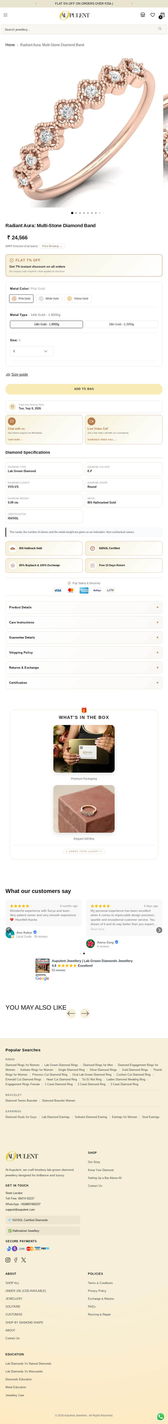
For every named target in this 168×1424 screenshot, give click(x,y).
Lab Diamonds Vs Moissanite (24, 1371)
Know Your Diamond (101, 1170)
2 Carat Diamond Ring (91, 1084)
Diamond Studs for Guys (21, 1117)
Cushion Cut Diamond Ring (133, 1074)
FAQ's (92, 1306)
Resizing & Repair (99, 1314)
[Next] (132, 3)
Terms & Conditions (100, 1283)
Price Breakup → (52, 246)
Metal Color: (27, 288)
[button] (8, 930)
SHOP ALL (12, 1283)
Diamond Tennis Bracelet (21, 1100)
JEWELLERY (14, 1298)
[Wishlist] (153, 15)
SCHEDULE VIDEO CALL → (102, 439)
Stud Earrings (150, 1117)
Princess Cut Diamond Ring (49, 1074)
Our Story (94, 1162)
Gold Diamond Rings (135, 1069)
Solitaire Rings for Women (36, 1069)
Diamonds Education (18, 1379)
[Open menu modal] (5, 15)
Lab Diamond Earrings (56, 1117)
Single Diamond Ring (71, 1069)
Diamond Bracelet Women (58, 1100)
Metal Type (35, 315)
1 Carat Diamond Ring (59, 1084)
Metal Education (15, 1387)
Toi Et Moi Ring (92, 1079)
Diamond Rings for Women (22, 1065)
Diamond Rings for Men (98, 1065)
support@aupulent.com (20, 1209)
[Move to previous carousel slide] (71, 1013)
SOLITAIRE (12, 1306)
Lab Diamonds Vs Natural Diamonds (28, 1363)
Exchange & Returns (101, 1298)
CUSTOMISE (14, 1314)
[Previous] (36, 3)
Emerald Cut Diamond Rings (23, 1079)
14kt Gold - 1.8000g (46, 324)
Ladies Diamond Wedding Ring (126, 1079)
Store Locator (14, 1193)
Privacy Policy (97, 1291)
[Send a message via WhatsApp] (161, 1417)
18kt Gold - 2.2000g (121, 324)
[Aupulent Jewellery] (74, 15)
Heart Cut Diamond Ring (61, 1079)
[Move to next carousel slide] (85, 1013)
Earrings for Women (124, 1117)
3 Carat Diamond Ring (124, 1084)
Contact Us (95, 1185)
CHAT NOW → (15, 439)
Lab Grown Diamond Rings (61, 1065)
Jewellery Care (14, 1395)
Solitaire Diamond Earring (91, 1117)
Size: (15, 340)
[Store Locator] (143, 15)
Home (10, 45)
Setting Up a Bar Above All (105, 1178)
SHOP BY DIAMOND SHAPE (24, 1322)
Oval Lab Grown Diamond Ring (91, 1074)
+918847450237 (30, 1204)
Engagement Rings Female (22, 1084)
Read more (97, 929)
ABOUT (10, 1330)
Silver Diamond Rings (103, 1069)
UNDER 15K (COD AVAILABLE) (25, 1291)
